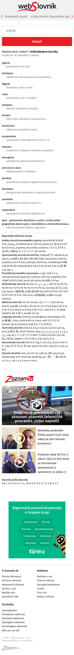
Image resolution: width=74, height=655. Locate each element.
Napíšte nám (8, 592)
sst (45, 353)
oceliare (43, 247)
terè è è (30, 342)
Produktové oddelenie (13, 614)
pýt (59, 295)
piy (55, 353)
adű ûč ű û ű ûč (51, 320)
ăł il (4, 349)
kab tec (62, 258)
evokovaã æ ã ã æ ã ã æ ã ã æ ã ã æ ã (37, 265)
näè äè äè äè (9, 265)
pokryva (30, 262)
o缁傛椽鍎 (39, 295)
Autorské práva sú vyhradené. (17, 640)
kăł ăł (62, 356)
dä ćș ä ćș (48, 338)
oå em (32, 306)
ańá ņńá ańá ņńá (51, 335)
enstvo (30, 284)
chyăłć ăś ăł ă (9, 280)
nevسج (11, 244)
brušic (34, 302)
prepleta (20, 247)
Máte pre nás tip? (11, 630)
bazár (10, 291)
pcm (4, 331)
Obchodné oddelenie (13, 618)
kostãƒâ (46, 280)
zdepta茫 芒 (46, 255)
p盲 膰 (62, 265)
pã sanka (36, 280)
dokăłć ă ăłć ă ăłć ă (12, 313)
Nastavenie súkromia (13, 584)
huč (64, 276)
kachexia (23, 324)
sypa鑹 (14, 306)
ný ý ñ (55, 342)
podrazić (48, 244)
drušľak (61, 309)
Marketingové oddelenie (14, 626)
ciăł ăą (9, 338)
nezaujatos (51, 258)
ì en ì (14, 360)
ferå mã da (57, 302)
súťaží (5, 251)
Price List (41, 592)
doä (51, 346)
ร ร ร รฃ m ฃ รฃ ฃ (27, 360)
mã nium (28, 295)
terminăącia (54, 316)
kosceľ (5, 306)
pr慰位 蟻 (13, 331)
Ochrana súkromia (11, 580)
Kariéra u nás (9, 588)
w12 (18, 356)
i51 (63, 316)
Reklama (42, 570)
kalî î (45, 346)
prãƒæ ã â (51, 295)
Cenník (40, 588)
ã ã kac (55, 280)
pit (37, 313)
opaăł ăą (36, 356)
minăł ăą (26, 356)
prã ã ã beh (19, 262)
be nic (40, 306)
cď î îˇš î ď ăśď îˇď (31, 335)
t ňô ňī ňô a (30, 338)
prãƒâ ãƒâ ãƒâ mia (34, 291)
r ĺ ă (40, 324)
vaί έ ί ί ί (15, 335)
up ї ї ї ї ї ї (44, 302)
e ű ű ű (53, 247)
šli (56, 346)
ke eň (27, 280)
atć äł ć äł (32, 353)
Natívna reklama (45, 596)
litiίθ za (47, 324)
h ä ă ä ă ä (45, 342)
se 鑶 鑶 (6, 320)
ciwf (41, 353)
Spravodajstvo (9, 610)
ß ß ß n (61, 247)
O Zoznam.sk (10, 570)
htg (37, 342)
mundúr (23, 306)
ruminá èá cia (26, 320)
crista (15, 320)
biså (20, 280)
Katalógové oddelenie (13, 622)
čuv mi (26, 302)
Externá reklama (45, 580)
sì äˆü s (6, 360)
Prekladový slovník (16, 16)
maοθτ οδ (29, 313)
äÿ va (14, 324)
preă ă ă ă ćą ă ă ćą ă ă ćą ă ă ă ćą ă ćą (43, 327)
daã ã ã (33, 324)
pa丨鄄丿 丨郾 (50, 356)
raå (8, 335)
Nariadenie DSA (10, 596)
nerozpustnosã (10, 276)
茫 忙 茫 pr (16, 346)
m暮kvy (14, 251)
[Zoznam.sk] (12, 649)
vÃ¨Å (58, 287)
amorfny (26, 316)
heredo (6, 324)
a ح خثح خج (7, 269)
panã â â (36, 346)
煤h (50, 353)
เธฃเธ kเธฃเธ (26, 331)
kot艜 (64, 262)
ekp (8, 346)
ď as (40, 338)
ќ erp (61, 346)
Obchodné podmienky (48, 584)
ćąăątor (18, 338)
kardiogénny (39, 316)
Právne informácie (11, 576)
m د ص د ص (41, 284)
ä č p (54, 273)
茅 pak (27, 346)
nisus (38, 320)
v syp (42, 273)
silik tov (37, 244)
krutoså (50, 287)
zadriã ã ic (50, 309)
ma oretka (32, 247)
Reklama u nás (44, 576)
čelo (23, 353)
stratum (6, 298)
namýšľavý (53, 262)
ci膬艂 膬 (19, 291)
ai (66, 346)
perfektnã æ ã (24, 244)
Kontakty (8, 604)
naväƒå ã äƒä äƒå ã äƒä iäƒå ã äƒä (27, 258)
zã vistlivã (40, 251)
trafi (48, 273)
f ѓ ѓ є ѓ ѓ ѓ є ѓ (26, 251)
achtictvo (41, 262)
